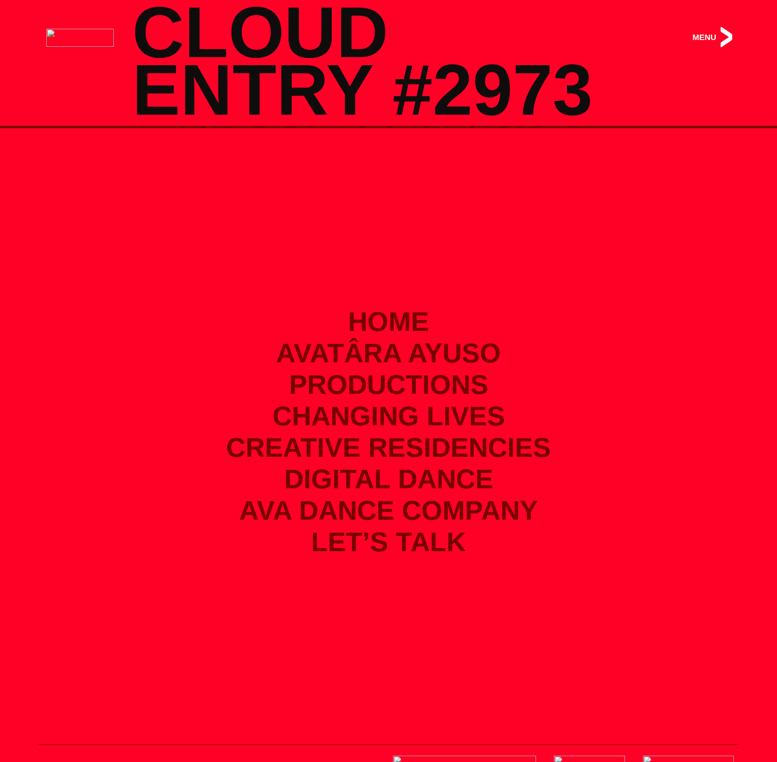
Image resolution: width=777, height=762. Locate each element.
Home (388, 322)
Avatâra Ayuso (388, 353)
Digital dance (388, 479)
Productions (388, 385)
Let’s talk (388, 542)
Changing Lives (388, 416)
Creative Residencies (388, 447)
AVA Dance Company (388, 510)
